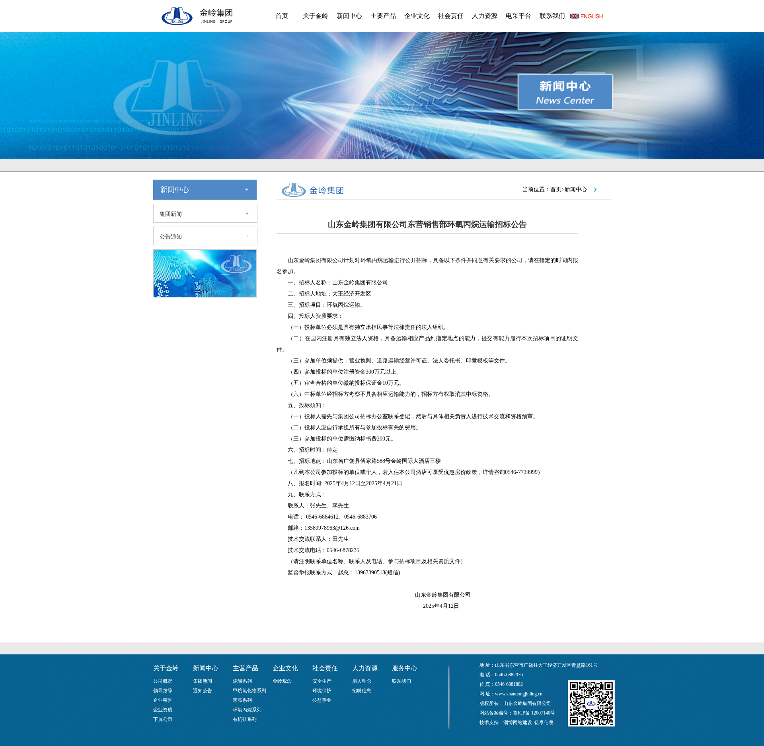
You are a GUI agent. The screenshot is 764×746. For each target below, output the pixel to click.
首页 (281, 15)
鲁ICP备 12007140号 (534, 713)
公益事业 (321, 700)
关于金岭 (315, 15)
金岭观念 (282, 681)
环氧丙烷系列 (247, 710)
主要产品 (383, 15)
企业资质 (162, 710)
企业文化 (417, 15)
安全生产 (321, 681)
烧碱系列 (242, 681)
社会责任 (451, 15)
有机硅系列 (245, 719)
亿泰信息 (544, 722)
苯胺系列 (242, 700)
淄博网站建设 (517, 722)
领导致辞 (162, 690)
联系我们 (552, 15)
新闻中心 (349, 15)
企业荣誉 (162, 700)
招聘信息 (361, 690)
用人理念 (361, 681)
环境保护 (321, 690)
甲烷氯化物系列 (249, 690)
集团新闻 (171, 214)
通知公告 (202, 690)
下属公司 (162, 719)
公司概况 (162, 681)
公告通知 (171, 237)
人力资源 (484, 15)
